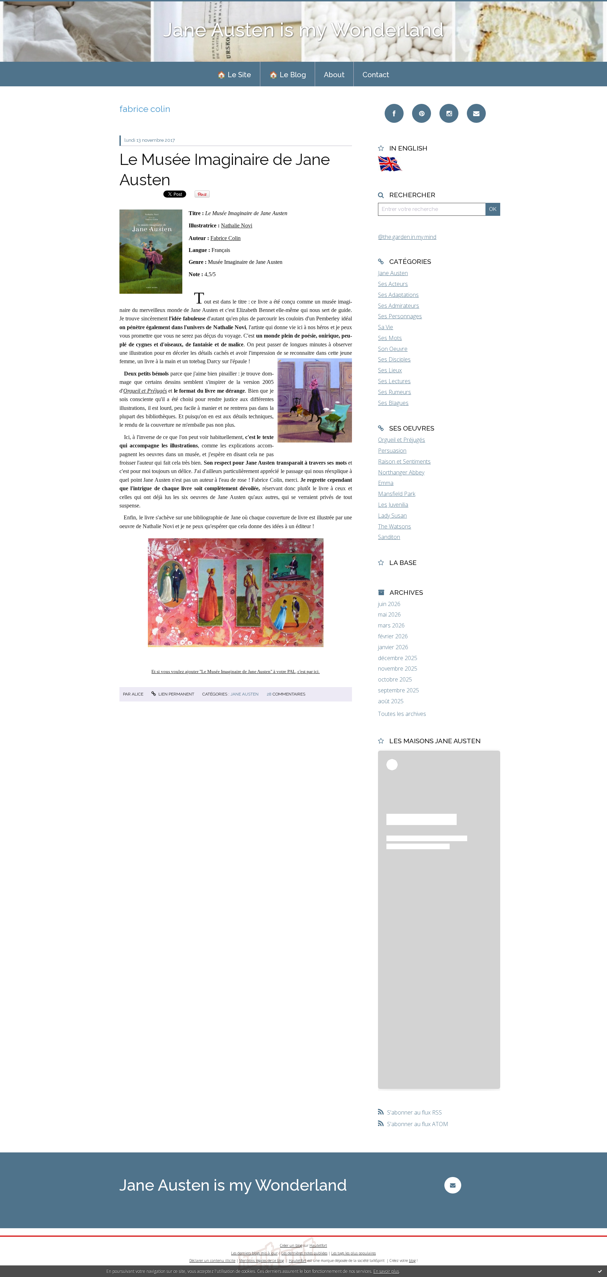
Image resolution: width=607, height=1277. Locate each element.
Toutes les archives (402, 714)
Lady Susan (392, 515)
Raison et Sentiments (404, 461)
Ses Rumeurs (394, 392)
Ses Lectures (394, 381)
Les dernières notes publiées (304, 1253)
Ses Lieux (390, 370)
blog (412, 1260)
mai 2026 (389, 614)
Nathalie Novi (236, 225)
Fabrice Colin (225, 238)
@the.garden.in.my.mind (407, 237)
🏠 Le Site (234, 75)
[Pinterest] (421, 113)
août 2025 (391, 701)
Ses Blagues (393, 403)
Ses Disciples (394, 359)
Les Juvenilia (393, 504)
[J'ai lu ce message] (600, 1271)
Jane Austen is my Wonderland (303, 29)
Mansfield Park (396, 494)
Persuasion (392, 450)
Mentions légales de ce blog (261, 1260)
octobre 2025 (395, 679)
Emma (385, 483)
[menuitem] (234, 74)
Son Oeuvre (392, 349)
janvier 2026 (393, 647)
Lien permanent (175, 694)
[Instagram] (448, 113)
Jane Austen (244, 694)
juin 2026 (389, 604)
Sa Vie (385, 327)
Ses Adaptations (398, 295)
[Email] (476, 113)
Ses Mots (390, 338)
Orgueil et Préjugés (145, 391)
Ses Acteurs (393, 284)
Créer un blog (291, 1245)
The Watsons (394, 526)
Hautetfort (318, 1245)
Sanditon (389, 537)
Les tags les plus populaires (353, 1253)
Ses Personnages (400, 316)
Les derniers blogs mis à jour (254, 1253)
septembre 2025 (398, 690)
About (334, 75)
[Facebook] (394, 113)
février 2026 (393, 636)
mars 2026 (391, 625)
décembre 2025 (397, 658)
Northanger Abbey (401, 472)
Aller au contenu (24, 6)
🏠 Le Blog (287, 75)
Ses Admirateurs (398, 306)
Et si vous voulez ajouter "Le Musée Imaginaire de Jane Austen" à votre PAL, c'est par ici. (235, 671)
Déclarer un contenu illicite (212, 1260)
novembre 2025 (397, 668)
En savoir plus (386, 1271)
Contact (376, 75)
